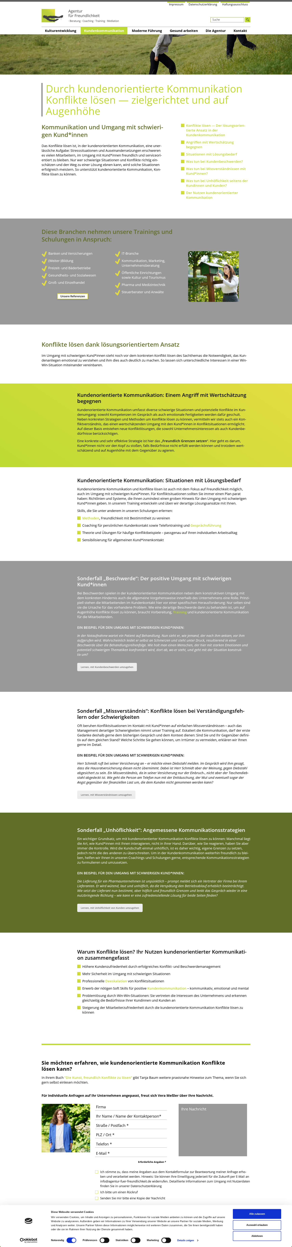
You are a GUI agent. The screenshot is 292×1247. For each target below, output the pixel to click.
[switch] (104, 1240)
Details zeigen (185, 1240)
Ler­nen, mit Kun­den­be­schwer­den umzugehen (107, 667)
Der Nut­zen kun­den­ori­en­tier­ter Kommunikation (212, 195)
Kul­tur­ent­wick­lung (60, 30)
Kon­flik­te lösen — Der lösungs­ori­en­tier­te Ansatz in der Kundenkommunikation (215, 130)
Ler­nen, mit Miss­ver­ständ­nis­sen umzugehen (106, 794)
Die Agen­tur (216, 30)
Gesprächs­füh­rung (205, 525)
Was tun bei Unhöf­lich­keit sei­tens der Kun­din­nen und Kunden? (217, 183)
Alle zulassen (257, 1213)
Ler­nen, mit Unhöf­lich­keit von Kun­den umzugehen (110, 907)
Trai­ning (180, 612)
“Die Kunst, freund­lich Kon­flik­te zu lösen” (98, 1077)
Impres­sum (176, 4)
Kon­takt (240, 30)
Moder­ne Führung (147, 30)
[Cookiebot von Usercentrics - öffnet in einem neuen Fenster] (28, 1240)
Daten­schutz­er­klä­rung (203, 4)
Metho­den (90, 518)
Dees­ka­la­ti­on (116, 981)
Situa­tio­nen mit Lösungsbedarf (211, 154)
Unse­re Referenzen (72, 296)
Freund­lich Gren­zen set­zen (184, 441)
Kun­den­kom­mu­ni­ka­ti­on (104, 30)
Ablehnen (257, 1235)
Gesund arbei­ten (184, 30)
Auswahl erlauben (257, 1225)
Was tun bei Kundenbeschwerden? (214, 161)
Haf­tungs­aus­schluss (235, 4)
